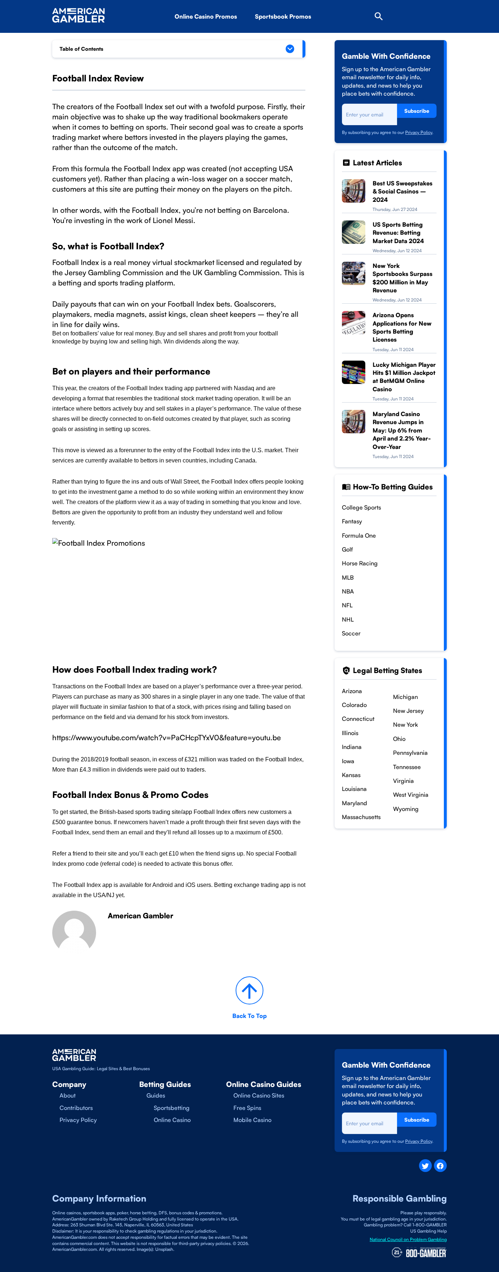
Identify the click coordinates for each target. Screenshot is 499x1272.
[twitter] (425, 1165)
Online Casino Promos (206, 16)
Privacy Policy (418, 132)
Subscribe (416, 111)
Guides (155, 1095)
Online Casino (172, 1119)
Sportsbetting (172, 1107)
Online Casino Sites (258, 1095)
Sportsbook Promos (283, 16)
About (68, 1095)
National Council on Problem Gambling (408, 1239)
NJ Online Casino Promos (222, 37)
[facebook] (440, 1165)
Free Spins (247, 1107)
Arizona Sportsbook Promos (305, 37)
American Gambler (140, 915)
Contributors (76, 1107)
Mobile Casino (252, 1119)
